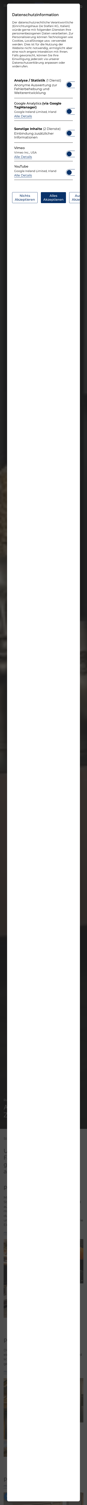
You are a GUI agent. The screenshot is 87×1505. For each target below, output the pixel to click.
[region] (43, 130)
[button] (69, 84)
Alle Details (23, 116)
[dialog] (43, 752)
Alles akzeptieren (53, 197)
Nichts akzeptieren (25, 197)
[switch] (69, 83)
